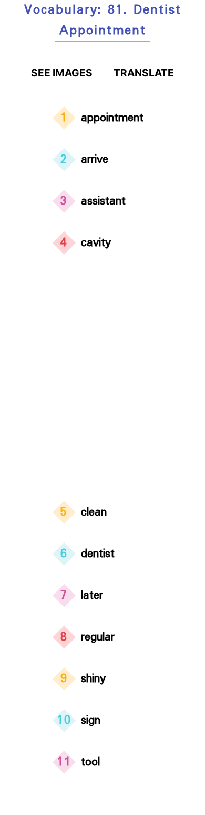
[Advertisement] (102, 379)
